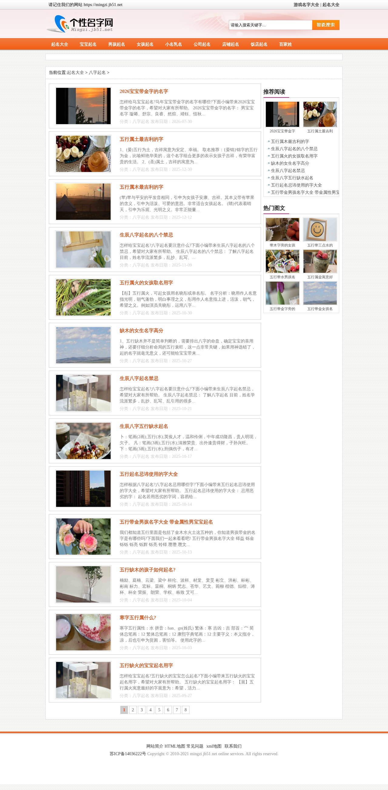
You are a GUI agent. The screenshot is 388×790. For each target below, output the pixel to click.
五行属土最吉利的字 (141, 139)
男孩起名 (116, 44)
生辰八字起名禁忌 (139, 378)
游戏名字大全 (306, 4)
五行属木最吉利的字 (141, 187)
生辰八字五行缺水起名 (144, 426)
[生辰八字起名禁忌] (83, 410)
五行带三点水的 (320, 245)
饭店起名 (259, 44)
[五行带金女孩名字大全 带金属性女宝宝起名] (320, 303)
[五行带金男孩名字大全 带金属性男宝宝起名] (83, 553)
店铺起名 (230, 44)
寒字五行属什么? (138, 617)
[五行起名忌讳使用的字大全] (83, 505)
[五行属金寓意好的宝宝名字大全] (320, 271)
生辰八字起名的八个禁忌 (146, 234)
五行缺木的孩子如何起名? (148, 569)
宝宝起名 (88, 44)
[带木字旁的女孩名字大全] (282, 239)
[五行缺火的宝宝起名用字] (83, 697)
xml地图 (214, 746)
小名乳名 (173, 44)
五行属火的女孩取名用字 (146, 282)
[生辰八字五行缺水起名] (83, 457)
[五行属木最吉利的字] (83, 218)
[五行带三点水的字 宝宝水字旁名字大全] (320, 239)
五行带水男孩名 (282, 277)
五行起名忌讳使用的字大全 (149, 474)
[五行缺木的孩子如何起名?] (83, 601)
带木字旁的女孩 (282, 245)
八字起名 (97, 72)
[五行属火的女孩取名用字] (83, 314)
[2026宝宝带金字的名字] (83, 123)
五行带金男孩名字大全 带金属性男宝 (305, 192)
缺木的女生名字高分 (141, 330)
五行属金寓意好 (320, 277)
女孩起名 (145, 44)
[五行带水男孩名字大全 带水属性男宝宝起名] (282, 271)
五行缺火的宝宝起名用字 (146, 665)
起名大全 (331, 4)
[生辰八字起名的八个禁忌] (83, 266)
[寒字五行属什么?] (83, 649)
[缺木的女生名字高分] (83, 362)
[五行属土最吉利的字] (83, 170)
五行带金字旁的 (282, 309)
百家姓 (285, 44)
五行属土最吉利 (320, 131)
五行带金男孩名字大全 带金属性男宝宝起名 (166, 521)
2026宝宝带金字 (282, 131)
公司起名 (202, 44)
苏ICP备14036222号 (128, 754)
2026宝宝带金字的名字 (144, 91)
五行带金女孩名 (320, 309)
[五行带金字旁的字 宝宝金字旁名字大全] (282, 303)
